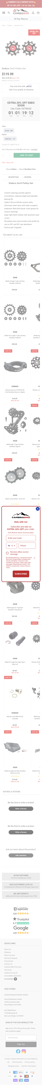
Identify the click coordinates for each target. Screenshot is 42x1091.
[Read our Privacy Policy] (34, 557)
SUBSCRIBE (21, 574)
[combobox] (11, 546)
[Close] (37, 509)
